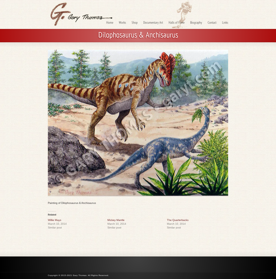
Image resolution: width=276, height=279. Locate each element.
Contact (212, 23)
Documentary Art (153, 23)
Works (122, 23)
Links (225, 23)
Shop (135, 23)
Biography (196, 23)
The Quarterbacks (178, 220)
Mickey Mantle (115, 220)
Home (109, 23)
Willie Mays (54, 220)
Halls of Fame (177, 23)
